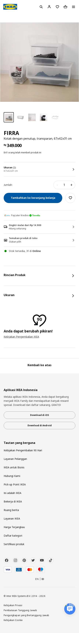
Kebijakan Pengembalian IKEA (21, 336)
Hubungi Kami (12, 476)
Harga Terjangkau (14, 527)
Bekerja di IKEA (13, 501)
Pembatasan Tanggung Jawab (20, 610)
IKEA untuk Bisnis (14, 467)
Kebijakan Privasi (13, 605)
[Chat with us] (69, 608)
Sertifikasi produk (14, 544)
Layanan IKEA (12, 518)
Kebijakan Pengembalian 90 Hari (23, 450)
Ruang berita (11, 510)
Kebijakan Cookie (13, 620)
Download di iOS (39, 415)
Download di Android (40, 425)
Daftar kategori (13, 535)
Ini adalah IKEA (12, 493)
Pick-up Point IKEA (15, 484)
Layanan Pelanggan (15, 459)
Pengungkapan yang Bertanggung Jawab (26, 615)
